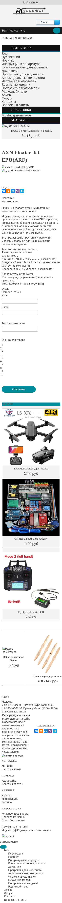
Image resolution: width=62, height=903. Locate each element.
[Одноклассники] (8, 191)
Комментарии (10, 201)
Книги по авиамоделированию (25, 67)
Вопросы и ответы (15, 105)
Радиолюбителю (14, 91)
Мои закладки (10, 798)
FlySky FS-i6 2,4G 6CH (31, 612)
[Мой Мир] (13, 191)
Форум (7, 98)
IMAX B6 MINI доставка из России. (31, 130)
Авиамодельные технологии (23, 78)
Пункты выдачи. (11, 769)
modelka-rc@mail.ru (15, 711)
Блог (5, 53)
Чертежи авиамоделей (19, 81)
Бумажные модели (16, 84)
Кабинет (7, 795)
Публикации (11, 57)
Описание (8, 198)
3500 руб (31, 616)
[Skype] (22, 191)
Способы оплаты (12, 784)
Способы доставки (13, 820)
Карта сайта (9, 780)
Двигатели (10, 71)
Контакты (9, 101)
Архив (6, 95)
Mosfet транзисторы (17, 115)
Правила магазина (13, 817)
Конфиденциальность (15, 813)
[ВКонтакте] (4, 191)
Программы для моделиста (23, 74)
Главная (7, 38)
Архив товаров (24, 38)
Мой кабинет (31, 2)
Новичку (8, 60)
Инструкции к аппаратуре (21, 64)
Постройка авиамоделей (20, 88)
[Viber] (18, 191)
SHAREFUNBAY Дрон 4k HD (31, 468)
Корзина (7, 802)
